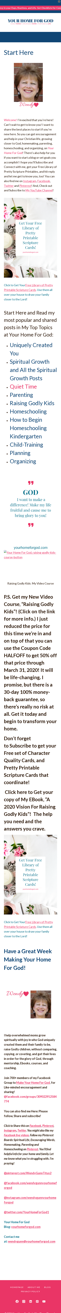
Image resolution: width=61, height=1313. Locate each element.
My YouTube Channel (39, 190)
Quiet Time (23, 386)
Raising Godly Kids (32, 403)
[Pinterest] (37, 1301)
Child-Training (26, 444)
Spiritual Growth (29, 361)
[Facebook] (17, 1301)
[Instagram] (24, 1301)
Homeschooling (28, 411)
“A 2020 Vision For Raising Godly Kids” (29, 806)
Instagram (29, 181)
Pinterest (25, 185)
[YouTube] (44, 1301)
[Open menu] (30, 37)
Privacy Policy (30, 1291)
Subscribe (20, 746)
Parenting (21, 394)
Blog (47, 1287)
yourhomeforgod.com (26, 1227)
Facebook (43, 181)
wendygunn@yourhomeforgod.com (31, 1241)
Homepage (17, 1287)
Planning (20, 452)
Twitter (9, 185)
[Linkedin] (31, 1301)
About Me (34, 1287)
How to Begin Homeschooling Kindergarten (28, 428)
